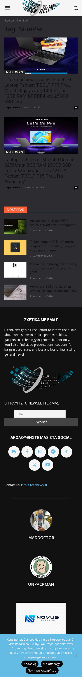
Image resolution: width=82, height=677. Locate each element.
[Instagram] (40, 452)
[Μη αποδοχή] (76, 655)
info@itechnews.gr (34, 485)
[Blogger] (14, 452)
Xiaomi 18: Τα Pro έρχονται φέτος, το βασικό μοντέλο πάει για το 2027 (54, 268)
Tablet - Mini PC (14, 72)
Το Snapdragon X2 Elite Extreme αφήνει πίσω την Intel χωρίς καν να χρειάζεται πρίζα (53, 246)
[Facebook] (27, 452)
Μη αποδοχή (52, 664)
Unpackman (12, 107)
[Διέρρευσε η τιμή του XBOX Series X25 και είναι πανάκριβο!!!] (15, 226)
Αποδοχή (30, 664)
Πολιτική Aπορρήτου (42, 670)
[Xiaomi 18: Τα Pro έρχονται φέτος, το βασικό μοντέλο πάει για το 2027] (15, 270)
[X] (34, 465)
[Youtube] (47, 465)
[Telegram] (53, 452)
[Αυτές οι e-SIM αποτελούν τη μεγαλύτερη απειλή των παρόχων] (15, 292)
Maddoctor (41, 537)
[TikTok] (66, 452)
